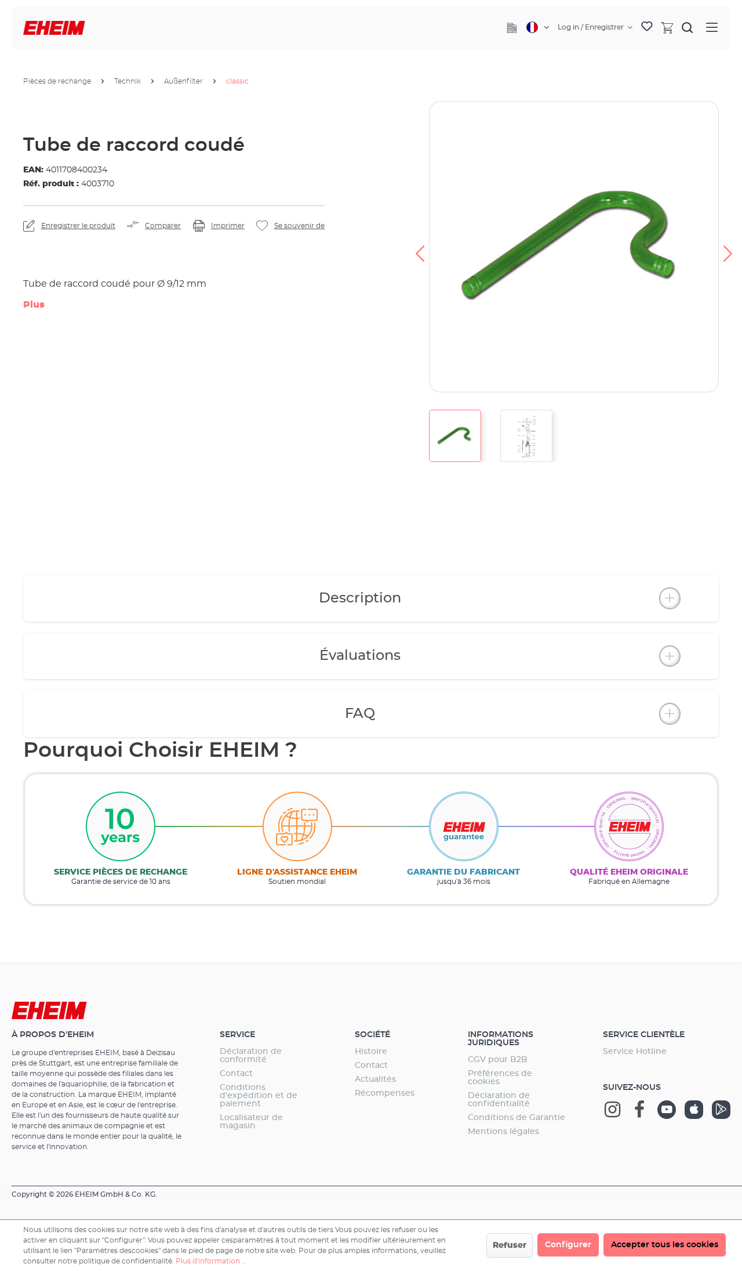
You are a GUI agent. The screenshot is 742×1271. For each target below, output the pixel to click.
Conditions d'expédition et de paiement (258, 1096)
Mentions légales (503, 1132)
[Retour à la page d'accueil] (54, 28)
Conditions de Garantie (516, 1118)
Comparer (163, 225)
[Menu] (712, 27)
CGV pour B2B (498, 1060)
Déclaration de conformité (251, 1056)
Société (372, 1035)
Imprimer (228, 225)
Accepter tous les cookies (664, 1245)
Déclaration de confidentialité (499, 1100)
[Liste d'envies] (647, 27)
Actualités (375, 1079)
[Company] (512, 28)
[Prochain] (728, 246)
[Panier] (667, 27)
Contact (236, 1074)
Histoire (371, 1052)
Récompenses (384, 1093)
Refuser (509, 1245)
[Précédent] (420, 246)
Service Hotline (635, 1052)
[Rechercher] (687, 27)
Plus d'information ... (211, 1261)
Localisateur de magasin (251, 1122)
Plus (34, 304)
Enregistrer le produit (78, 225)
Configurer (568, 1245)
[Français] (537, 27)
